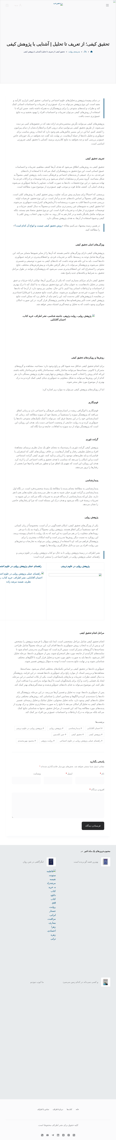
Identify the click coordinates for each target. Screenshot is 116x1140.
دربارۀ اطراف (58, 1109)
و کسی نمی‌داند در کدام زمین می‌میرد (80, 982)
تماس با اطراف (43, 1109)
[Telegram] (53, 1135)
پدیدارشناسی (75, 728)
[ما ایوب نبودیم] (51, 982)
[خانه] (91, 52)
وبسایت (36, 773)
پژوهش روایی (56, 728)
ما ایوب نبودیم (37, 982)
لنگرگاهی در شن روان (33, 861)
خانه (77, 1109)
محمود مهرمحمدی (27, 741)
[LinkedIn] (58, 1135)
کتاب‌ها (69, 1109)
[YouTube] (63, 1135)
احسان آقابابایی (94, 728)
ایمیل (69, 773)
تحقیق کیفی (77, 734)
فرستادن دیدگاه (92, 825)
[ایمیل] (47, 1135)
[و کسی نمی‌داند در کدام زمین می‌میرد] (105, 982)
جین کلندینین (59, 734)
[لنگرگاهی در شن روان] (51, 861)
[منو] (107, 5)
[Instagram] (69, 1135)
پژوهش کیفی (95, 734)
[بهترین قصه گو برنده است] (105, 861)
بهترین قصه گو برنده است (86, 861)
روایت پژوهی (48, 741)
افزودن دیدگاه (97, 789)
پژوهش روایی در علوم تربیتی (75, 566)
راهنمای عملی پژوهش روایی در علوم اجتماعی (81, 741)
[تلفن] (42, 1135)
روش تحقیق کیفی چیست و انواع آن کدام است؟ (38, 225)
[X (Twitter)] (74, 1135)
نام (102, 773)
